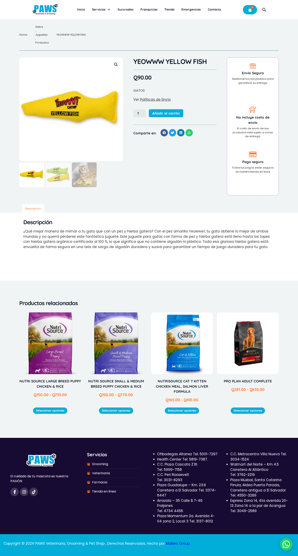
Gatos (39, 27)
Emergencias (191, 9)
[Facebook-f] (14, 492)
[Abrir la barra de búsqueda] (264, 10)
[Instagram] (24, 492)
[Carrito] (250, 9)
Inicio (81, 9)
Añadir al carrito (166, 113)
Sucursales (125, 9)
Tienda (169, 9)
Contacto (214, 9)
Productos (42, 43)
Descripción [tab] (33, 208)
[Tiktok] (33, 492)
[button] (116, 64)
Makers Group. (178, 543)
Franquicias (148, 9)
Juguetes (41, 35)
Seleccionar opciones (50, 410)
